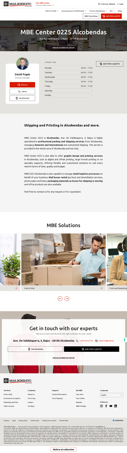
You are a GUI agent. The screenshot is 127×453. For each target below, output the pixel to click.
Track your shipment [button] (107, 4)
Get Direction (24, 98)
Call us (24, 91)
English (103, 395)
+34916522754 (86, 341)
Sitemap (6, 420)
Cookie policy (34, 420)
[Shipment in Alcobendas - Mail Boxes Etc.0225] (18, 4)
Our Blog (31, 406)
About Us (31, 394)
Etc (111, 11)
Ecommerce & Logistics (12, 398)
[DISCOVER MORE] (16, 288)
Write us (24, 85)
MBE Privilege (81, 406)
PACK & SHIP (50, 11)
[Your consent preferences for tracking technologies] (124, 339)
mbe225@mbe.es (106, 341)
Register (79, 402)
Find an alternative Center (63, 47)
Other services (9, 406)
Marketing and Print (11, 402)
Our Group (31, 398)
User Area (79, 394)
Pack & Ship (8, 394)
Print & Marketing (97, 11)
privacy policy (23, 420)
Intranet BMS (63, 420)
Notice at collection (63, 449)
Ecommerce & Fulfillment (73, 11)
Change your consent (49, 420)
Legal (14, 420)
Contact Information (59, 394)
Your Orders (80, 398)
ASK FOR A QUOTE (113, 16)
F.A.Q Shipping (57, 398)
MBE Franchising (90, 16)
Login (121, 4)
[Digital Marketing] (118, 421)
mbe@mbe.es (100, 426)
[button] (60, 298)
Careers (30, 402)
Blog (120, 11)
